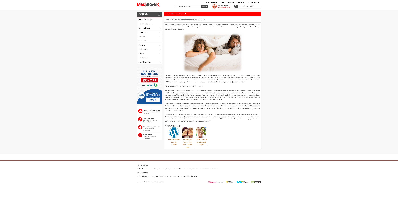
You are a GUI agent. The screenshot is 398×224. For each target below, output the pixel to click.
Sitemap (214, 169)
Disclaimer (205, 169)
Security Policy (153, 169)
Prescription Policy (192, 169)
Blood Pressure (144, 58)
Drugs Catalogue (211, 2)
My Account (255, 2)
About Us (142, 169)
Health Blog (230, 2)
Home (168, 14)
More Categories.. (145, 62)
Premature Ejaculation (146, 24)
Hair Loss (142, 45)
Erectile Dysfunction (145, 19)
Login (247, 2)
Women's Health (144, 28)
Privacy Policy (166, 169)
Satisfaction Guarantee (190, 176)
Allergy (141, 53)
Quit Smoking (143, 49)
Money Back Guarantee (158, 176)
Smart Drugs (143, 32)
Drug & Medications (178, 14)
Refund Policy (178, 169)
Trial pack (222, 2)
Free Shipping (143, 176)
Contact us (240, 2)
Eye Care (142, 36)
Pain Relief (142, 41)
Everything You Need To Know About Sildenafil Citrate (187, 143)
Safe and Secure (174, 176)
